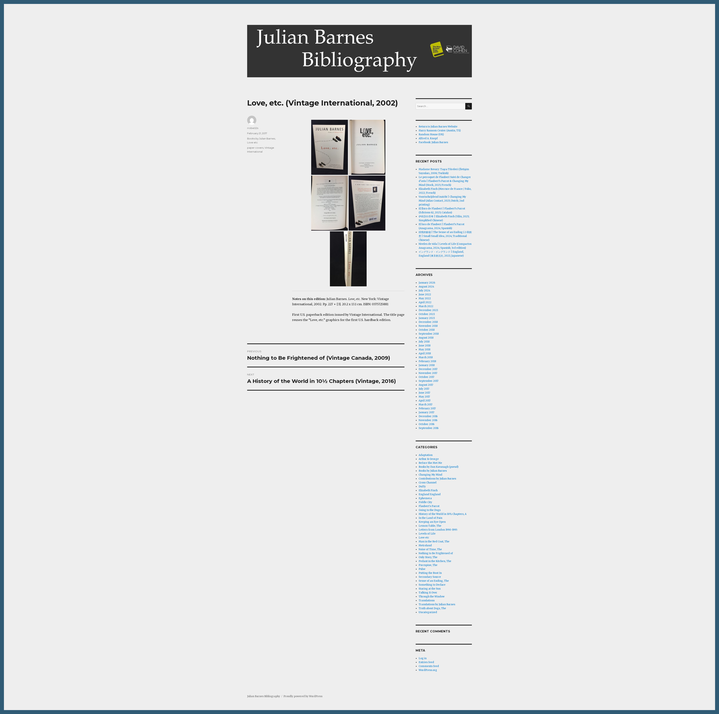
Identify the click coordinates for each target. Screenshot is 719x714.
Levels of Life (427, 533)
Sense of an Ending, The (434, 580)
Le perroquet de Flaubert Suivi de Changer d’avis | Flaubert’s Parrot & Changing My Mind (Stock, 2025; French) (445, 181)
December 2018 (428, 322)
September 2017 (428, 381)
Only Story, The (428, 557)
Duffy (422, 486)
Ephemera (425, 498)
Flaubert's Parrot (429, 506)
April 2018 (425, 353)
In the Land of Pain (430, 518)
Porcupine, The (428, 565)
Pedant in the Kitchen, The (435, 561)
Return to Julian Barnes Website (438, 126)
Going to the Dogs (430, 510)
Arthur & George (429, 459)
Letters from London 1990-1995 (438, 529)
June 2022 (425, 294)
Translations (427, 600)
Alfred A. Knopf (428, 138)
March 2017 (425, 404)
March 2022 (426, 306)
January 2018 (427, 365)
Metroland (425, 545)
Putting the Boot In (430, 573)
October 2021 (427, 314)
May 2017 (424, 396)
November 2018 (428, 326)
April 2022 (425, 302)
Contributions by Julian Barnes (437, 478)
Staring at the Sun (430, 588)
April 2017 (424, 400)
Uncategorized (428, 612)
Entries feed (426, 662)
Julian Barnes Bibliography (263, 696)
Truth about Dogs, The (432, 608)
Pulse (422, 569)
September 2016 (429, 428)
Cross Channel (427, 482)
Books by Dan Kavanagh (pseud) (438, 466)
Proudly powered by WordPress (302, 696)
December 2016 (428, 416)
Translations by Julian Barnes (437, 604)
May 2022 (425, 298)
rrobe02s (252, 128)
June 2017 (424, 392)
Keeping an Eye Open (432, 521)
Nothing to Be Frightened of (436, 553)
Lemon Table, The (430, 525)
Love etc (252, 142)
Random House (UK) (431, 134)
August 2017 (426, 384)
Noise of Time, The (430, 549)
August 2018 (426, 337)
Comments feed (429, 666)
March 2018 (426, 357)
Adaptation (426, 455)
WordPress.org (428, 670)
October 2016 (426, 424)
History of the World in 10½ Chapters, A (442, 514)
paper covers (255, 147)
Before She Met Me (430, 463)
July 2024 (424, 290)
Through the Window (432, 596)
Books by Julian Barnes (261, 138)
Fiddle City (425, 502)
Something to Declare (432, 584)
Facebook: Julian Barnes (433, 142)
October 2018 (427, 329)
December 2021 (428, 310)
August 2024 (426, 286)
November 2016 (428, 420)
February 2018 (427, 361)
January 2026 (427, 282)
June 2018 (424, 345)
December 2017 (428, 369)
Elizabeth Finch (428, 490)
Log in (423, 658)
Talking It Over (428, 592)
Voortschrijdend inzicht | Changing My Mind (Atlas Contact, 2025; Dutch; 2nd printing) (442, 200)
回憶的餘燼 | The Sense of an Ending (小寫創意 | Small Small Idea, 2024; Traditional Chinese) (445, 236)
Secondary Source (430, 576)
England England (430, 494)
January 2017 (426, 412)
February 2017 (427, 408)
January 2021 (427, 318)
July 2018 (424, 341)
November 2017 (428, 373)
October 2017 (426, 377)
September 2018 (429, 333)
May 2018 (424, 349)
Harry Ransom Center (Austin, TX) (440, 130)
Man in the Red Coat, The (434, 541)
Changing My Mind (430, 474)
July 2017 (424, 388)
